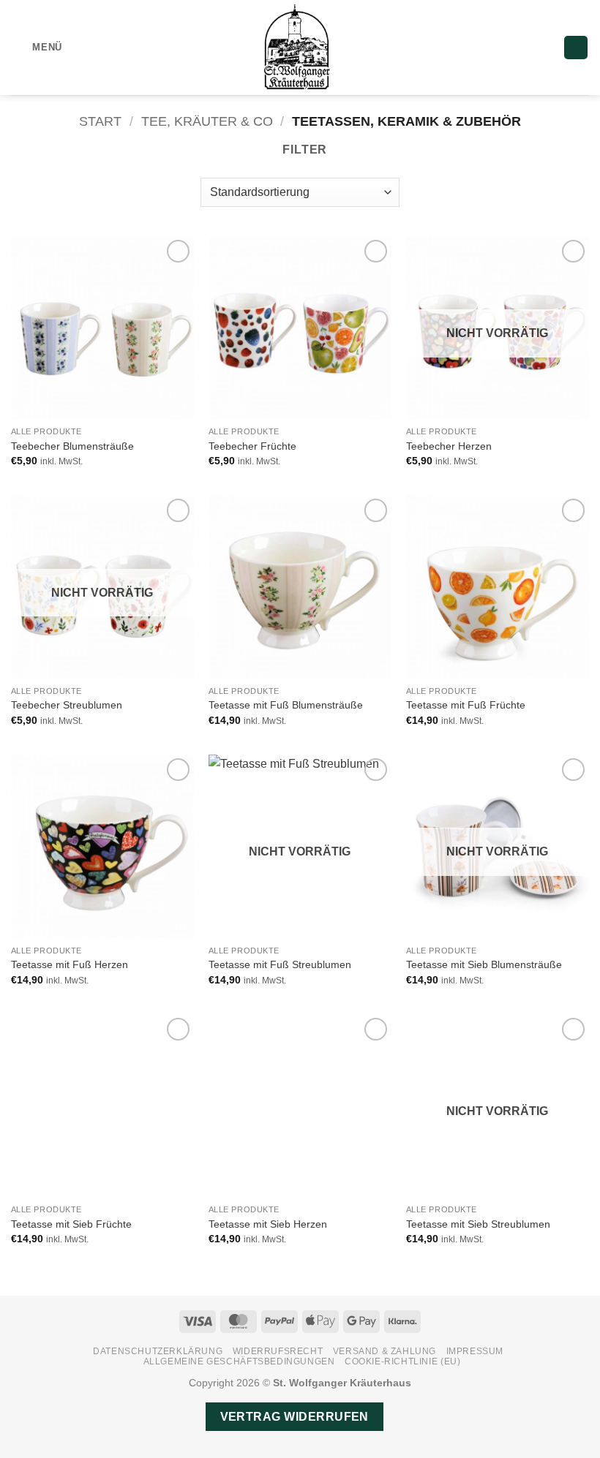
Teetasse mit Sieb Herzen (268, 1224)
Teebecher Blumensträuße (72, 446)
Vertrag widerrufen (294, 1416)
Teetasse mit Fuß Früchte (465, 705)
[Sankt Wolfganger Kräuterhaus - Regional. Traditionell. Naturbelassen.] (300, 47)
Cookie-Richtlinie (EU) (402, 1361)
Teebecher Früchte (252, 446)
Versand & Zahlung (384, 1351)
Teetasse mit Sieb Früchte (71, 1224)
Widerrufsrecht (278, 1351)
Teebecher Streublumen (66, 705)
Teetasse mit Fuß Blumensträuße (286, 705)
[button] (36, 47)
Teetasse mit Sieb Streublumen (478, 1224)
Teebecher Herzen (449, 446)
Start (100, 121)
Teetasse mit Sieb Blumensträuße (484, 964)
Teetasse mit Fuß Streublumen (280, 964)
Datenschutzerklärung (157, 1351)
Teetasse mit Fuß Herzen (69, 964)
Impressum (475, 1351)
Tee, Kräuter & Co (207, 121)
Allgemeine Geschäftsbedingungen (239, 1361)
